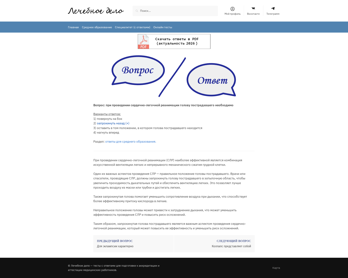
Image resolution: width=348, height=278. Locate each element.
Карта (276, 267)
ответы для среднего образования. (130, 142)
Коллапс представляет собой (231, 246)
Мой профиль (233, 13)
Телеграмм (272, 13)
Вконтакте (253, 13)
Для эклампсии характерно (115, 246)
